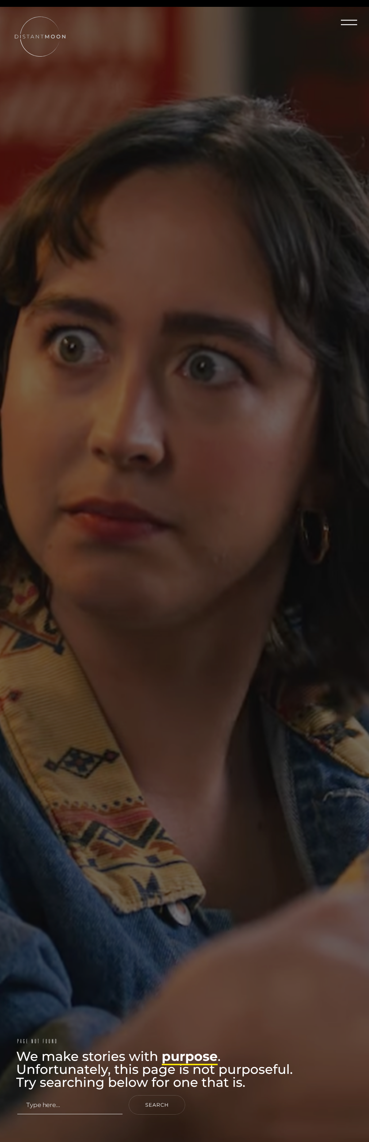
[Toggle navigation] (350, 22)
